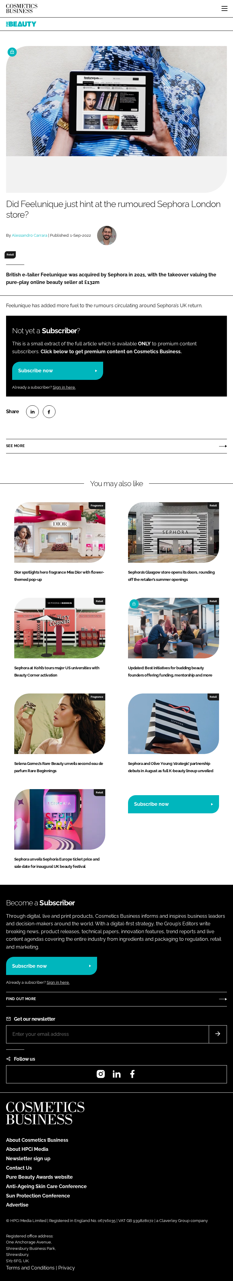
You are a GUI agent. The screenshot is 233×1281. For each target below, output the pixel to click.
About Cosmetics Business (37, 1140)
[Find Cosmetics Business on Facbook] (132, 1076)
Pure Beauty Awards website (39, 1177)
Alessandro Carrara (29, 235)
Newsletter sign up (28, 1158)
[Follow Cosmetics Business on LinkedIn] (116, 1076)
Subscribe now (35, 371)
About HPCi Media (27, 1149)
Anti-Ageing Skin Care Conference (46, 1186)
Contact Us (19, 1168)
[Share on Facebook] (49, 411)
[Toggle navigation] (224, 8)
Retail (10, 254)
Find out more (21, 999)
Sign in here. (64, 387)
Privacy (66, 1268)
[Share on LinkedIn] (32, 411)
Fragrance (97, 505)
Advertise (17, 1205)
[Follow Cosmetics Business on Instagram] (101, 1076)
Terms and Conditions (30, 1268)
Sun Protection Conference (38, 1196)
